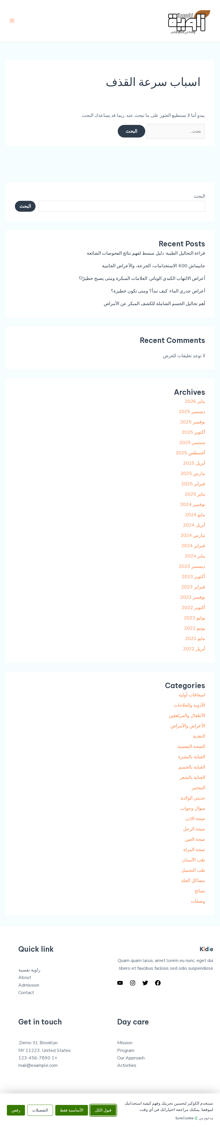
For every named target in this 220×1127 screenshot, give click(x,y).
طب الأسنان (193, 860)
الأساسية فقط (71, 1110)
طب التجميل (193, 870)
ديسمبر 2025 (192, 412)
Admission (28, 985)
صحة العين (195, 839)
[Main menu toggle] (12, 20)
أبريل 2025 (194, 463)
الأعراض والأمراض (187, 726)
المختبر (198, 788)
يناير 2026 (195, 401)
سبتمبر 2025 (192, 442)
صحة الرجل (194, 829)
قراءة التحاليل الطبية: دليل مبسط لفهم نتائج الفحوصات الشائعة (146, 253)
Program (125, 1050)
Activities (126, 1065)
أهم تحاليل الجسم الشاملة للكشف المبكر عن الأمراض (154, 304)
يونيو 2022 (194, 628)
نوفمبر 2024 (192, 504)
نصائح (200, 891)
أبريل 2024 (194, 525)
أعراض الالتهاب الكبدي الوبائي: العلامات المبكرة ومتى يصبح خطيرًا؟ (142, 278)
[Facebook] (158, 983)
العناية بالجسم (191, 767)
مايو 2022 (195, 638)
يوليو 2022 (194, 618)
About (24, 977)
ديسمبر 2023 (192, 566)
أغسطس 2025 (190, 453)
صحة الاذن (195, 819)
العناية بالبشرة (191, 757)
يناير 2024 (195, 556)
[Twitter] (145, 983)
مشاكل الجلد (193, 880)
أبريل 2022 (194, 649)
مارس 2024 (192, 535)
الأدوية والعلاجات (189, 705)
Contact (26, 992)
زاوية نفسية (29, 970)
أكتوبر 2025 (193, 432)
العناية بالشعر (192, 777)
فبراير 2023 (193, 587)
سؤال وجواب (192, 808)
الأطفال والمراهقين (187, 715)
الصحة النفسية (191, 746)
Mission (124, 1043)
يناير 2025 (195, 494)
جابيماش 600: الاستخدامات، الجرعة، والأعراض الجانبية (153, 266)
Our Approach (131, 1058)
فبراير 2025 (193, 484)
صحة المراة (194, 850)
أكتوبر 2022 (193, 607)
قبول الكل (103, 1110)
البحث (199, 196)
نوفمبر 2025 (192, 422)
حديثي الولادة (193, 798)
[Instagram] (132, 983)
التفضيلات (40, 1110)
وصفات (198, 901)
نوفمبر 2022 (192, 597)
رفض (15, 1110)
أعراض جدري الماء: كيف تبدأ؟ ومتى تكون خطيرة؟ (158, 291)
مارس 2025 (192, 473)
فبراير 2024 (193, 546)
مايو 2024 (195, 515)
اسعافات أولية (191, 695)
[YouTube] (120, 983)
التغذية (199, 736)
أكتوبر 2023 (193, 577)
